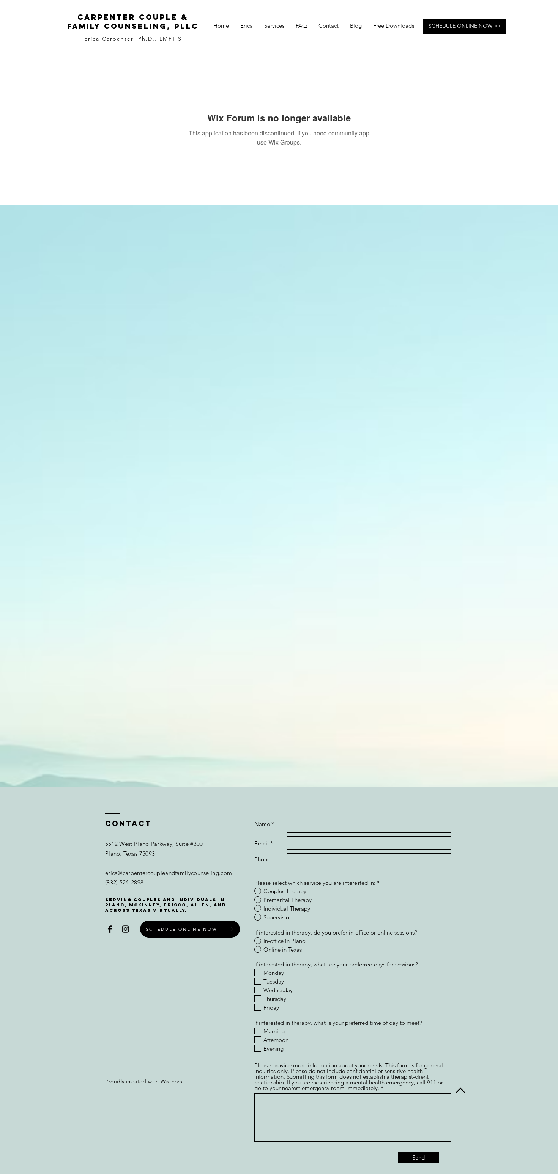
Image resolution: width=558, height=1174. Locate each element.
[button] (301, 25)
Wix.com (172, 1081)
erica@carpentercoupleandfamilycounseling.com (168, 873)
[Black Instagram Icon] (125, 929)
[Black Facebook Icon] (110, 929)
